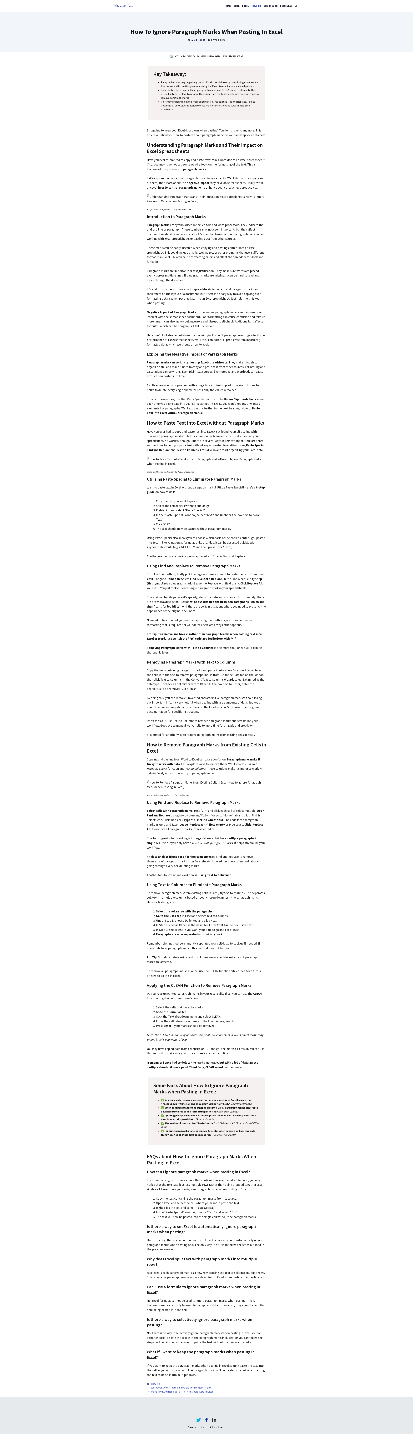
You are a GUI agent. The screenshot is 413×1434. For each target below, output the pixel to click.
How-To (256, 5)
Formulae (286, 5)
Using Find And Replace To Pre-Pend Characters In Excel (182, 1391)
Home (228, 5)
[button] (295, 6)
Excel (245, 5)
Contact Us (196, 1427)
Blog (237, 5)
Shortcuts (271, 5)
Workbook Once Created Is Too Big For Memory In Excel (181, 1387)
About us (217, 1427)
